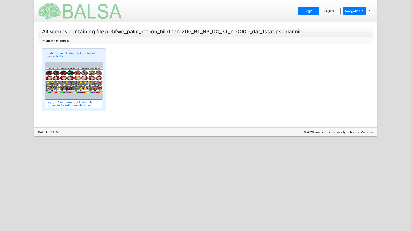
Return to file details (55, 41)
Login (308, 11)
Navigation (353, 11)
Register (329, 11)
